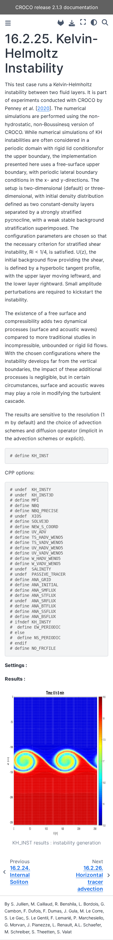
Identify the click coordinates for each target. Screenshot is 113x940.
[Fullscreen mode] (83, 22)
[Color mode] (93, 22)
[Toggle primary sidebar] (8, 23)
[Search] (105, 22)
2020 (43, 108)
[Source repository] (60, 23)
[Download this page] (71, 23)
